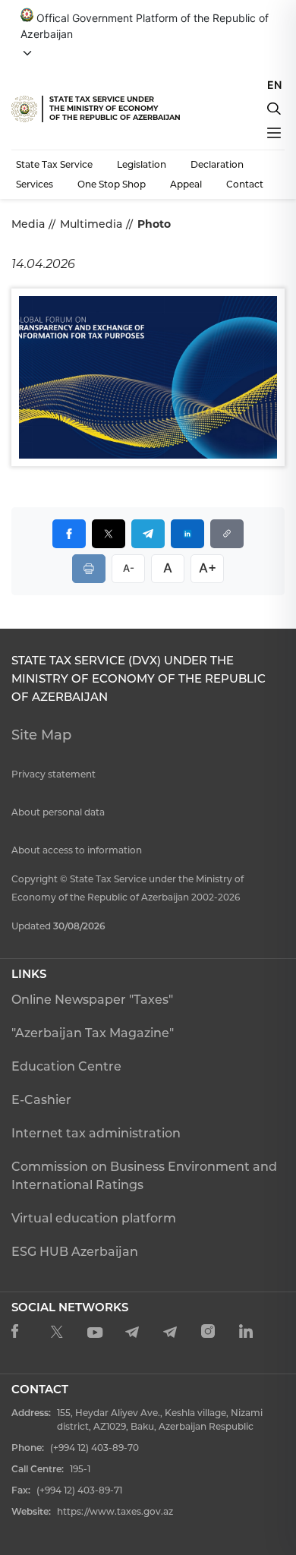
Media (28, 224)
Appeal (186, 184)
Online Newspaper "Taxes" (92, 999)
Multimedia (91, 224)
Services (34, 184)
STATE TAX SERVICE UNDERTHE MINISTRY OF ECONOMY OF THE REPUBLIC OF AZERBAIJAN (115, 108)
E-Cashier (41, 1100)
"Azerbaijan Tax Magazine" (92, 1033)
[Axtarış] (274, 108)
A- (128, 568)
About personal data (58, 812)
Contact (244, 184)
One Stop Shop (111, 184)
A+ (207, 568)
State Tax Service (54, 164)
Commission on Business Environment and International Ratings (144, 1175)
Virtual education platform (93, 1218)
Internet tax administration (96, 1133)
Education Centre (66, 1066)
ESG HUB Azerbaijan (74, 1251)
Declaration (217, 164)
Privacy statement (53, 774)
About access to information (76, 850)
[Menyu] (274, 133)
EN (274, 84)
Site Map (41, 735)
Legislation (141, 164)
